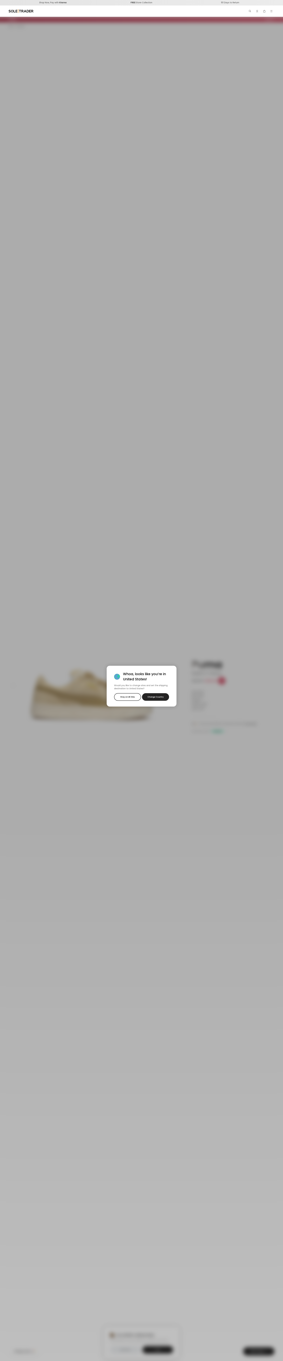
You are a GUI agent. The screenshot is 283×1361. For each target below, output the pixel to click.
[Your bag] (264, 11)
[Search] (250, 11)
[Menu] (271, 11)
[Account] (257, 11)
